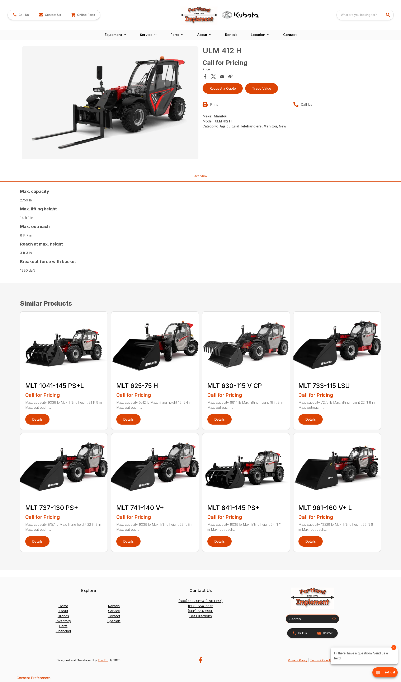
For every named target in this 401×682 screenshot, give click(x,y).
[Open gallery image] (110, 102)
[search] (388, 15)
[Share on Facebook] (205, 76)
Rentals (231, 35)
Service (114, 611)
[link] (83, 15)
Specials (114, 621)
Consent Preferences (34, 678)
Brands (63, 616)
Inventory (63, 621)
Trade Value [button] (261, 88)
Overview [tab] (200, 176)
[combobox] (365, 15)
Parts (63, 626)
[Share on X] (213, 76)
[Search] (334, 619)
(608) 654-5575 (200, 606)
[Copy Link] (230, 76)
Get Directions (200, 616)
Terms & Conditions (323, 660)
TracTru (103, 660)
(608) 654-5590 (200, 611)
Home (63, 606)
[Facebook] (200, 660)
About (63, 611)
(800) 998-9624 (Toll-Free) (201, 601)
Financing (63, 631)
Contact (290, 35)
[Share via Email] (221, 76)
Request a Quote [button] (222, 88)
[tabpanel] (110, 103)
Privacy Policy (297, 660)
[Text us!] (385, 673)
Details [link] (37, 419)
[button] (21, 15)
